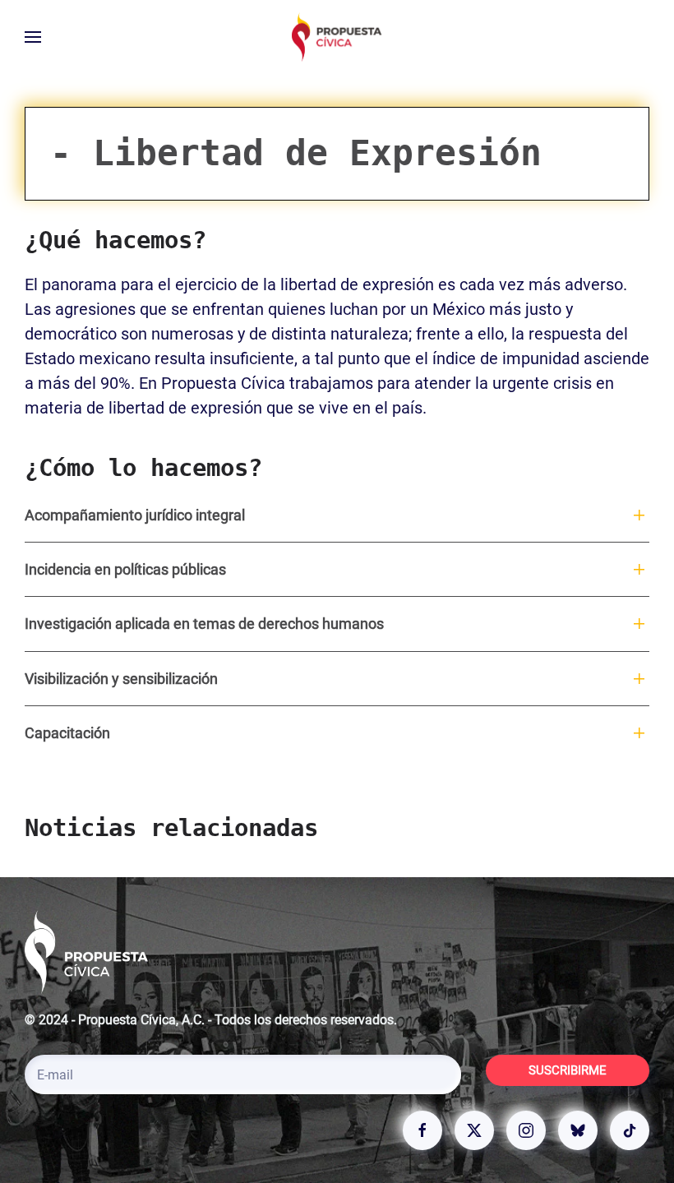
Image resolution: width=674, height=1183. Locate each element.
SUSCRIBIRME (568, 1070)
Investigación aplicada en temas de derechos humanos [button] (204, 623)
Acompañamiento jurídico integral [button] (135, 515)
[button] (33, 37)
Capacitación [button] (67, 733)
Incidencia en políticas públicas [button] (125, 569)
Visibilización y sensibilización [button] (121, 678)
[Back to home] (337, 37)
